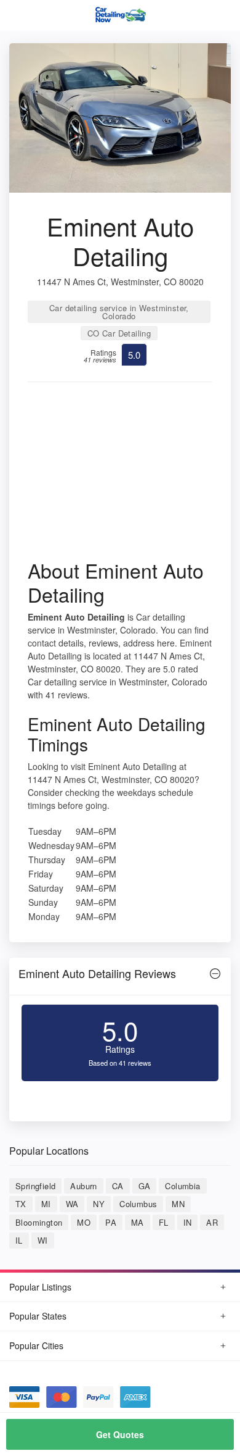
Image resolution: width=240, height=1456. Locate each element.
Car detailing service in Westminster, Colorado (119, 312)
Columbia (182, 1186)
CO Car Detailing (119, 333)
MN (178, 1204)
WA (72, 1204)
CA (118, 1186)
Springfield (35, 1186)
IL (19, 1240)
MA (137, 1222)
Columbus (138, 1204)
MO (83, 1222)
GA (144, 1186)
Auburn (83, 1186)
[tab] (120, 976)
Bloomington (38, 1222)
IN (187, 1222)
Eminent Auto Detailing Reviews (97, 973)
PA (110, 1222)
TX (20, 1204)
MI (46, 1204)
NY (99, 1204)
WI (43, 1240)
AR (212, 1222)
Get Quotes (120, 1434)
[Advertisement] (120, 475)
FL (164, 1222)
